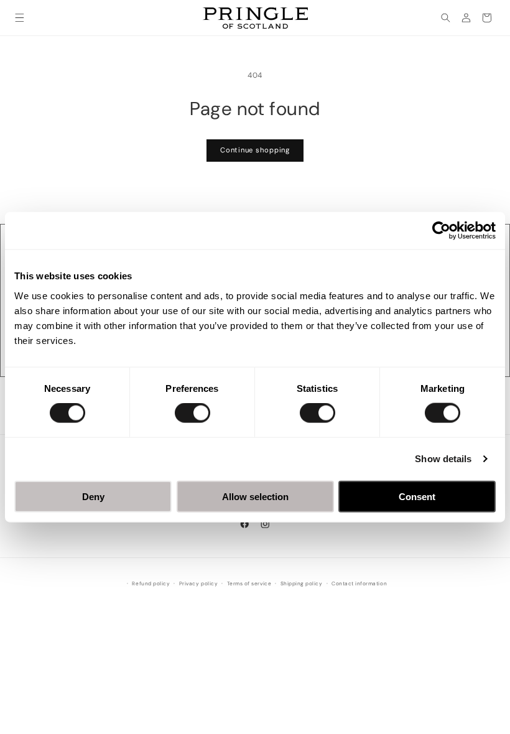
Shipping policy (301, 583)
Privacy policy (198, 583)
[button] (19, 17)
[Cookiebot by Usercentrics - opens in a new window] (441, 230)
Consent (417, 496)
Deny (93, 496)
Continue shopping (255, 150)
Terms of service (249, 583)
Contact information (359, 583)
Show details (443, 458)
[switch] (192, 413)
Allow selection (255, 496)
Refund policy (151, 583)
